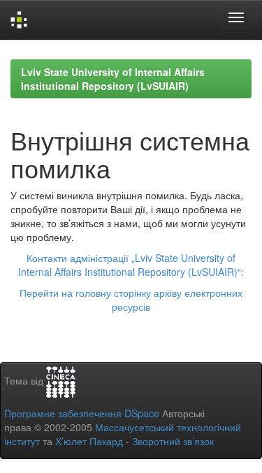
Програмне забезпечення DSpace (81, 413)
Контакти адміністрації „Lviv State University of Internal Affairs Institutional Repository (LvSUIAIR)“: (131, 265)
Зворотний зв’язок (173, 441)
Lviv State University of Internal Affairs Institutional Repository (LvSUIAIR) (113, 79)
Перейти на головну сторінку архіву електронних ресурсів (131, 299)
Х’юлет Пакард (89, 441)
